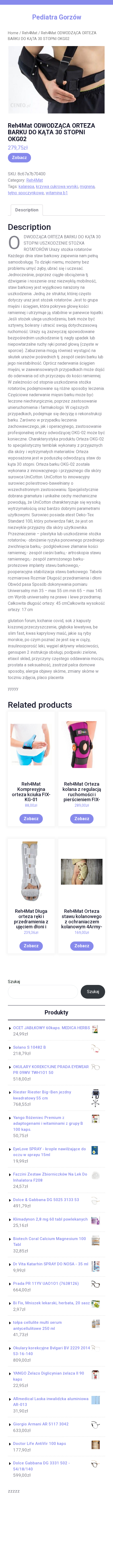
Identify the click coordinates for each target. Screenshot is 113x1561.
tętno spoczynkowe (26, 192)
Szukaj (14, 981)
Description (26, 209)
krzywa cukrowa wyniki (57, 186)
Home (13, 33)
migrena (87, 186)
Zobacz (19, 157)
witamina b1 (57, 192)
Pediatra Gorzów (56, 17)
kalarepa (26, 186)
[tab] (27, 210)
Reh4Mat (29, 33)
